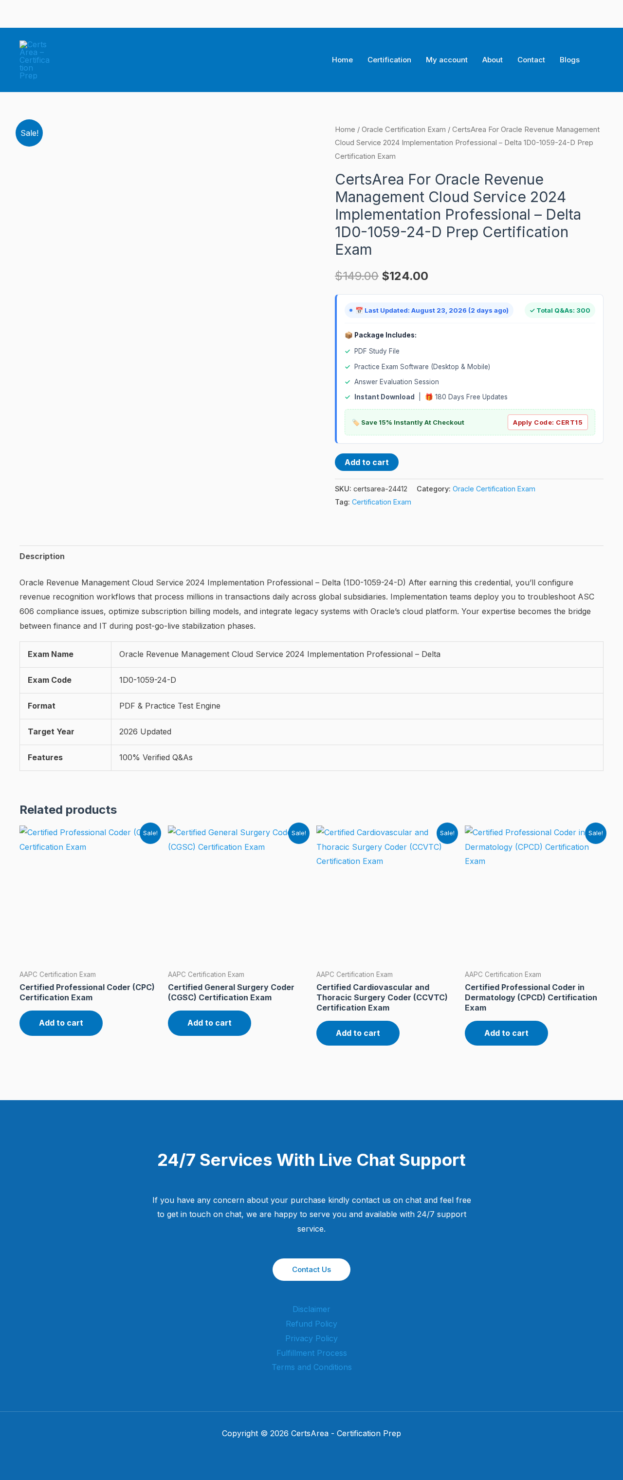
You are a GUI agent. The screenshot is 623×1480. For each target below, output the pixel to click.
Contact (531, 59)
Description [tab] (42, 556)
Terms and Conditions (312, 1367)
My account (447, 59)
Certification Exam (381, 502)
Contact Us (311, 1269)
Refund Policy (311, 1324)
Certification (389, 59)
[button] (600, 60)
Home (342, 59)
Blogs (570, 59)
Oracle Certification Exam (404, 129)
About (492, 59)
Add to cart (367, 462)
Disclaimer (311, 1309)
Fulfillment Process (311, 1353)
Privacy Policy (311, 1338)
